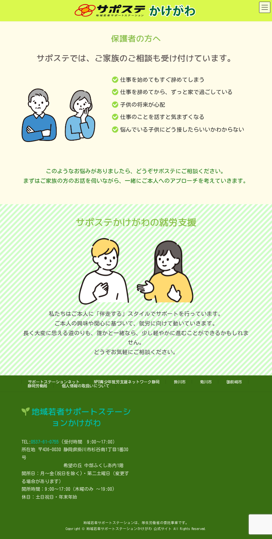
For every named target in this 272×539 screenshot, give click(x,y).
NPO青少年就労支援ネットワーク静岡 (127, 382)
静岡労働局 (37, 386)
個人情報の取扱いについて (85, 386)
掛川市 (180, 382)
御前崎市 (234, 382)
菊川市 (206, 382)
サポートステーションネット (54, 382)
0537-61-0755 (45, 442)
